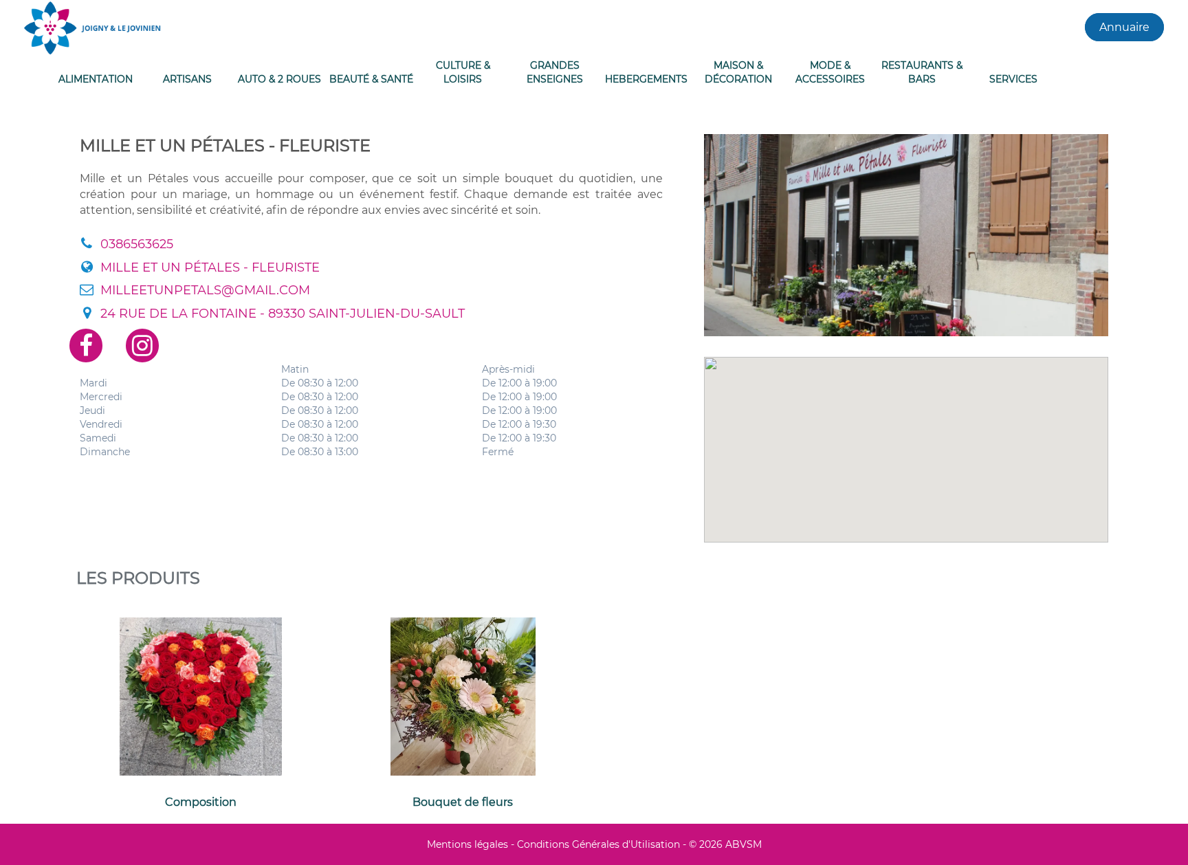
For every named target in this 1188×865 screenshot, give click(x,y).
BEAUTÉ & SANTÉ (371, 79)
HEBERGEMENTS (646, 79)
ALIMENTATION (95, 79)
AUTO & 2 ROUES (279, 79)
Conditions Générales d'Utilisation (598, 844)
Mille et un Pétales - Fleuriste (210, 267)
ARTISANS (187, 79)
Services (1013, 79)
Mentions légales (467, 844)
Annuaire (1124, 27)
